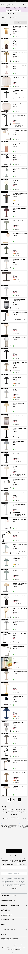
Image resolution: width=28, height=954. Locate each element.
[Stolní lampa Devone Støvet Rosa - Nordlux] (14, 69)
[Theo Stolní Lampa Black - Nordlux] (14, 764)
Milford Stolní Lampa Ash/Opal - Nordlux (19, 78)
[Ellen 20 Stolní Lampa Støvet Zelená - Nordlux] (14, 575)
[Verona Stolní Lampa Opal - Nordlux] (14, 790)
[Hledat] (24, 4)
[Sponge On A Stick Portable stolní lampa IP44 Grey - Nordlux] (14, 587)
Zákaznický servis (8, 901)
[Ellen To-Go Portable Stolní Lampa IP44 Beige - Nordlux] (14, 367)
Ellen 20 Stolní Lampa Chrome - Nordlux (19, 622)
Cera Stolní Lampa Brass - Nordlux (20, 52)
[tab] (14, 895)
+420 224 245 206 (21, 947)
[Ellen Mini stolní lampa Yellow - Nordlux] (14, 407)
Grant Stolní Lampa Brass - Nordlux (20, 233)
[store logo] (9, 4)
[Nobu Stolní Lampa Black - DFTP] (14, 638)
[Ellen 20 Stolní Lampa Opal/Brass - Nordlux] (14, 688)
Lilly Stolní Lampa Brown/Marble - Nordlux (20, 41)
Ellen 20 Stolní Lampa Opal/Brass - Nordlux (20, 684)
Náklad (4, 924)
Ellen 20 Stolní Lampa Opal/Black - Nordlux (20, 429)
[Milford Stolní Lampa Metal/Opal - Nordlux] (14, 107)
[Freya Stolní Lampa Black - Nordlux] (14, 663)
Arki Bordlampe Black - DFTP (19, 532)
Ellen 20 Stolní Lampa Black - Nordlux (19, 350)
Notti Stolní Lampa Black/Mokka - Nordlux (19, 596)
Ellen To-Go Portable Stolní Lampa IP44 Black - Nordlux (20, 377)
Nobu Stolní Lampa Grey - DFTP (19, 646)
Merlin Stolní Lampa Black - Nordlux (18, 91)
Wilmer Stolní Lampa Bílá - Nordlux (20, 544)
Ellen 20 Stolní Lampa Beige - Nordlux (19, 467)
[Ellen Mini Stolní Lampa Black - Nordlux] (14, 458)
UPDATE (13, 10)
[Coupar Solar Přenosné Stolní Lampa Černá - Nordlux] (14, 304)
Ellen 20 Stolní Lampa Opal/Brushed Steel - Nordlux (19, 325)
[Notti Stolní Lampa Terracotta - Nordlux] (14, 147)
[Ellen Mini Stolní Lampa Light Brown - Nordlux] (14, 496)
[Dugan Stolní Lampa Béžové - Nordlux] (14, 727)
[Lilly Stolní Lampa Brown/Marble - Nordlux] (14, 44)
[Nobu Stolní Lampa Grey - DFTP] (14, 650)
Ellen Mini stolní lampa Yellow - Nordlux (19, 404)
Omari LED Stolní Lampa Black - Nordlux (19, 116)
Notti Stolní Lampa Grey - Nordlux (19, 337)
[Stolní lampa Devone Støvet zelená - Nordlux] (14, 172)
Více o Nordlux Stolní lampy (17, 17)
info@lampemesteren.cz (14, 949)
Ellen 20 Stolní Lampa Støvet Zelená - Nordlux (20, 571)
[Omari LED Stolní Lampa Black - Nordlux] (14, 121)
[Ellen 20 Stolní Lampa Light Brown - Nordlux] (14, 739)
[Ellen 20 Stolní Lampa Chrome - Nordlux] (14, 625)
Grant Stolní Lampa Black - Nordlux (20, 312)
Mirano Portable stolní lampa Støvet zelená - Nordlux (20, 558)
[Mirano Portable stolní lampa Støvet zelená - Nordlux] (14, 562)
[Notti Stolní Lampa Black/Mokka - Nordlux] (14, 600)
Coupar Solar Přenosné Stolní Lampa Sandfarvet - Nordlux (19, 416)
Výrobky (4, 17)
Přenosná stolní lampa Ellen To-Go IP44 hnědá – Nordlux (20, 773)
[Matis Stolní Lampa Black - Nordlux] (14, 752)
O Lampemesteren (8, 929)
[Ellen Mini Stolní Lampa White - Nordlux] (14, 264)
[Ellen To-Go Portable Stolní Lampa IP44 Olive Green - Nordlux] (14, 250)
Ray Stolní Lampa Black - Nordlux (19, 155)
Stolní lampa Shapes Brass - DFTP (20, 608)
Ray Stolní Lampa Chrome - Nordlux (20, 519)
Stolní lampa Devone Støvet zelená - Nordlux (20, 169)
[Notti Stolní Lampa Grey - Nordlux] (14, 341)
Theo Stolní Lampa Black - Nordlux (20, 760)
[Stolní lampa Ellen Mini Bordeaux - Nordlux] (14, 212)
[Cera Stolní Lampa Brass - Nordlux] (14, 57)
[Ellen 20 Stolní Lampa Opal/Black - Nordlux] (14, 433)
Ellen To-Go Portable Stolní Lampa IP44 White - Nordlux (20, 390)
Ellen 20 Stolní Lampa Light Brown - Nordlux (20, 736)
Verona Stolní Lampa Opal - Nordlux (18, 787)
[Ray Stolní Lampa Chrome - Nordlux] (14, 524)
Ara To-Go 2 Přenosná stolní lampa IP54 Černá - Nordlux (20, 194)
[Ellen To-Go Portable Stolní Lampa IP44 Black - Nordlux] (14, 381)
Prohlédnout (15, 8)
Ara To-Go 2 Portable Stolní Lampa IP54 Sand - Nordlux (20, 27)
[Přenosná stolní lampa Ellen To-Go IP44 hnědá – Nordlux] (14, 777)
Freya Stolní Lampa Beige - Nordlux (20, 671)
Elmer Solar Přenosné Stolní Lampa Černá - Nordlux (20, 272)
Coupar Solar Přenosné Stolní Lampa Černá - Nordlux (19, 300)
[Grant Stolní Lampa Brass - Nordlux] (14, 237)
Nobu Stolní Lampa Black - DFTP (19, 633)
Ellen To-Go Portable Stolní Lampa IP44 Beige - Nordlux (20, 363)
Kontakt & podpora (9, 896)
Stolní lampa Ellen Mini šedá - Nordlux (19, 442)
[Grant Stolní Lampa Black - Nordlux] (14, 316)
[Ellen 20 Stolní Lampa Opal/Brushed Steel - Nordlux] (14, 329)
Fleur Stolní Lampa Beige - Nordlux (20, 130)
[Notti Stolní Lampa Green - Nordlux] (14, 185)
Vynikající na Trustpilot (17, 1)
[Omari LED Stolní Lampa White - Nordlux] (14, 510)
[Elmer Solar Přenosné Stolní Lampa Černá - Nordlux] (14, 278)
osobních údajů (14, 888)
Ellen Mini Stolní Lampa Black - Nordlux (19, 454)
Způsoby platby (7, 915)
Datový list (17, 34)
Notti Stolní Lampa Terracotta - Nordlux (19, 144)
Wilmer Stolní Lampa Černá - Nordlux (18, 697)
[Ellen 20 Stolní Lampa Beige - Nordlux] (14, 471)
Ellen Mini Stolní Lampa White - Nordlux (19, 260)
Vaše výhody (6, 910)
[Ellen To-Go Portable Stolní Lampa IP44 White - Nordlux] (14, 394)
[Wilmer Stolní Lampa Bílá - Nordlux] (14, 549)
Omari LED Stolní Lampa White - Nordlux (19, 505)
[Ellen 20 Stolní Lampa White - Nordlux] (14, 291)
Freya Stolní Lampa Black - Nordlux (20, 658)
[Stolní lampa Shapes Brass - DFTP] (14, 613)
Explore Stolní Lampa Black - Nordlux (19, 480)
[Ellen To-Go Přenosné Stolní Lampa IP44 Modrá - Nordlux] (14, 714)
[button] (11, 35)
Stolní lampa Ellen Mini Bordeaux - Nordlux (20, 209)
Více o (3, 934)
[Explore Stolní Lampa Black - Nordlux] (14, 484)
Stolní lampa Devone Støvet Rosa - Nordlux (20, 66)
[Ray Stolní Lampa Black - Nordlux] (14, 160)
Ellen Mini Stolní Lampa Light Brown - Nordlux (20, 492)
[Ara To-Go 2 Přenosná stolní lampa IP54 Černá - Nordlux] (14, 199)
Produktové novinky (9, 939)
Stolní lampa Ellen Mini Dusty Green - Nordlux (20, 221)
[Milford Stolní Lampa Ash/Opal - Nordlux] (14, 82)
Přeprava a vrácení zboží (11, 905)
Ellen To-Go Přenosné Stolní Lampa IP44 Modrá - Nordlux (20, 709)
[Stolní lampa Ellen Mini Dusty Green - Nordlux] (14, 225)
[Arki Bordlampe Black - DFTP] (14, 536)
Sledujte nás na (7, 920)
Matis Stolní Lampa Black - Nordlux (20, 747)
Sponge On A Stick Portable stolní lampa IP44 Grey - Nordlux (20, 584)
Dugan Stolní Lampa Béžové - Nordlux (19, 723)
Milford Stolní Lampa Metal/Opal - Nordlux (20, 103)
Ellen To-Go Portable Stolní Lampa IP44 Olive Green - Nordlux (20, 246)
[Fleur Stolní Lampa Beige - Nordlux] (14, 135)
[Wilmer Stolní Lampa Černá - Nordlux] (14, 700)
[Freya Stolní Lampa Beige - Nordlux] (14, 675)
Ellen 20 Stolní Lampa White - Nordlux (19, 287)
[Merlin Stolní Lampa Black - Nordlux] (14, 95)
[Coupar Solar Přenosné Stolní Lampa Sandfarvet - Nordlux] (14, 420)
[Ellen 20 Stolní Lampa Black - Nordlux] (14, 354)
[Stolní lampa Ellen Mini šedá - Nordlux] (14, 445)
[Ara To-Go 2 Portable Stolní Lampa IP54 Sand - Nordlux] (14, 31)
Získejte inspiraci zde (13, 851)
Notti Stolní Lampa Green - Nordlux (20, 180)
